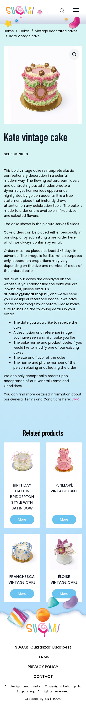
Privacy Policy (43, 666)
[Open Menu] (76, 10)
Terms (43, 656)
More (22, 519)
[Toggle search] (62, 10)
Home (9, 31)
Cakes (24, 31)
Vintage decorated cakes (56, 31)
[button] (74, 54)
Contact (43, 676)
